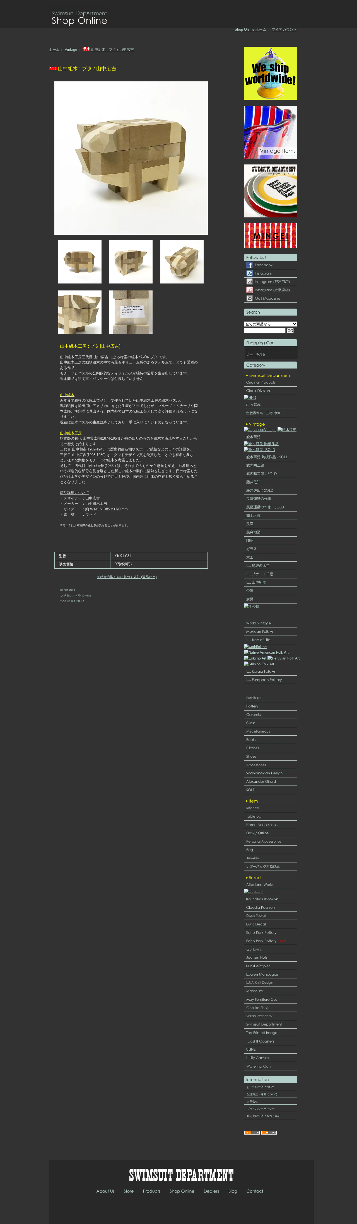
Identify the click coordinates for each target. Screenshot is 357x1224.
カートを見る (256, 354)
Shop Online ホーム (250, 29)
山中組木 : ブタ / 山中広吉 (112, 49)
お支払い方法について (261, 1087)
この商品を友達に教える (72, 601)
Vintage (71, 49)
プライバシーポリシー (261, 1108)
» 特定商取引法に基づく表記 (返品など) (127, 577)
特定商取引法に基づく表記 (263, 1116)
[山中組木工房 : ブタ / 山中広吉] (80, 282)
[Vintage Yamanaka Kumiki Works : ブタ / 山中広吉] (131, 233)
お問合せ (252, 1101)
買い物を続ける (68, 589)
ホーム (54, 49)
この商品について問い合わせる (75, 595)
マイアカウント (284, 29)
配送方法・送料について (262, 1094)
